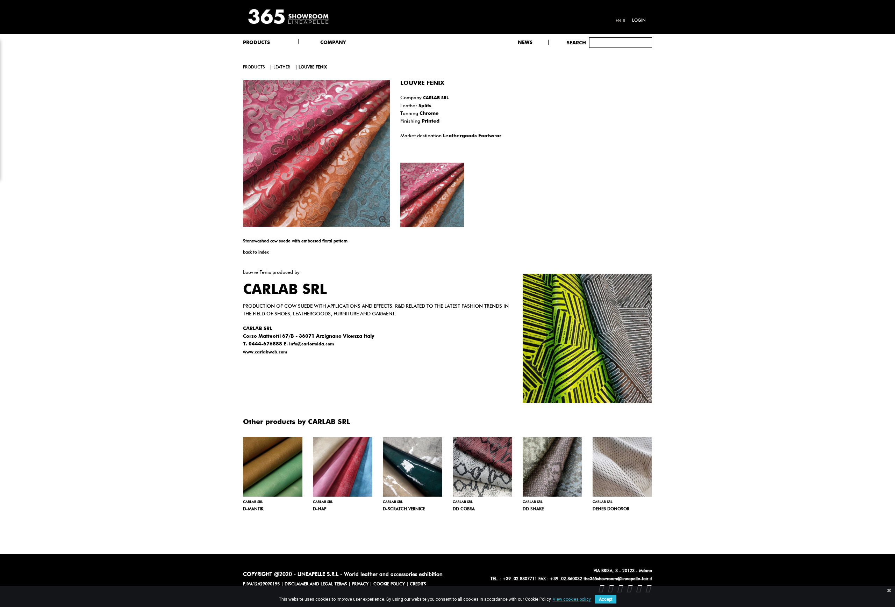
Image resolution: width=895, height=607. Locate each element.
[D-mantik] (272, 467)
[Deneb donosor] (622, 467)
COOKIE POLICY (389, 584)
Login (639, 21)
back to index (255, 252)
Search (576, 43)
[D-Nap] (342, 467)
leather (281, 67)
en (618, 21)
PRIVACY (360, 584)
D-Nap (319, 509)
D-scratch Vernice (404, 509)
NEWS (525, 42)
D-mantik (253, 509)
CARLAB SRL (436, 98)
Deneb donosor (611, 509)
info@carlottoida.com (311, 344)
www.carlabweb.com (265, 352)
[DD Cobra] (482, 467)
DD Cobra (464, 509)
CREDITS (418, 584)
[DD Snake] (552, 467)
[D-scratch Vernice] (412, 467)
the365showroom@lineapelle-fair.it (617, 579)
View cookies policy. (572, 599)
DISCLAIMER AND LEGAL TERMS (316, 584)
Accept (606, 599)
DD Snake (533, 509)
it (624, 21)
